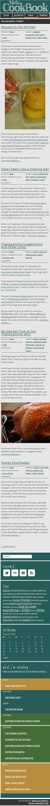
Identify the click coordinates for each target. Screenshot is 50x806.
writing (28, 258)
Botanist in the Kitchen (17, 739)
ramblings (33, 614)
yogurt (41, 473)
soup (34, 38)
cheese (36, 468)
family (16, 600)
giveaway (6, 603)
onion (27, 180)
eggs (27, 177)
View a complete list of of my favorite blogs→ (25, 671)
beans (35, 590)
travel (26, 619)
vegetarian (40, 620)
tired (39, 38)
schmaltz (34, 180)
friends (25, 600)
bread (35, 339)
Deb (36, 317)
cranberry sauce (39, 342)
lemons (28, 38)
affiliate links (16, 590)
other (40, 610)
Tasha (11, 32)
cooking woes (18, 596)
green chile (38, 471)
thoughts (8, 619)
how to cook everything (19, 608)
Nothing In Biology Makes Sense (22, 721)
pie (45, 252)
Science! (19, 15)
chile (35, 174)
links (41, 252)
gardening (44, 600)
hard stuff (37, 604)
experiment (30, 345)
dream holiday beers (23, 296)
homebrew (14, 607)
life (20, 610)
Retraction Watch (15, 752)
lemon (32, 177)
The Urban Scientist (16, 733)
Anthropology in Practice (19, 758)
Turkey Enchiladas (15, 463)
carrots (36, 32)
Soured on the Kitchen (18, 27)
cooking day (43, 174)
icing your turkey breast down (16, 272)
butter (32, 594)
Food (6, 15)
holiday (38, 345)
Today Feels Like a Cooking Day (25, 169)
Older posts (8, 546)
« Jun (5, 657)
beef (40, 590)
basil (30, 590)
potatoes (28, 348)
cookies (6, 597)
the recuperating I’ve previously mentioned (26, 140)
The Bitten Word (14, 709)
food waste (40, 35)
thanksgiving (30, 255)
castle (36, 252)
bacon (25, 590)
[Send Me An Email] (23, 576)
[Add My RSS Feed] (31, 576)
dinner (28, 596)
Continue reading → (11, 161)
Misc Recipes (8, 473)
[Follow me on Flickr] (15, 576)
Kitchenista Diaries (17, 299)
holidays (6, 607)
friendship (35, 600)
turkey (44, 38)
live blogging (41, 177)
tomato (28, 473)
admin (6, 590)
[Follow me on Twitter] (7, 576)
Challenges (30, 35)
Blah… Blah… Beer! (14, 783)
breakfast (26, 594)
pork (26, 613)
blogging (9, 594)
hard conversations (21, 603)
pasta (5, 613)
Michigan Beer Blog (15, 770)
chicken (44, 594)
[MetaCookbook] (25, 11)
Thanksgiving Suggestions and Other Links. (22, 245)
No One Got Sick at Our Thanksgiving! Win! (18, 332)
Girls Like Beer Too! (15, 686)
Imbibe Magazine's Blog (17, 789)
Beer (31, 15)
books (15, 594)
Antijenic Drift (13, 697)
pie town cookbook (18, 613)
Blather (43, 15)
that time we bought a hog (28, 617)
